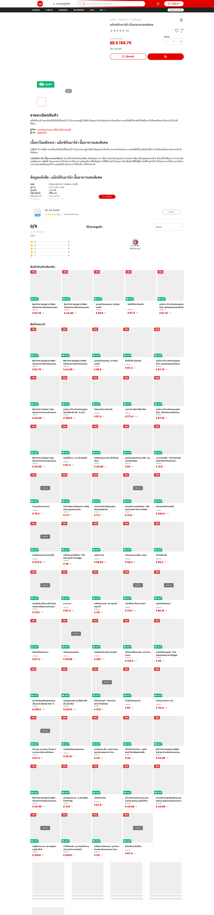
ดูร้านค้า (171, 212)
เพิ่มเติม (108, 196)
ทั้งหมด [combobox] (159, 227)
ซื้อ (165, 56)
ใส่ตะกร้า (130, 56)
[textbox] (107, 174)
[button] (176, 9)
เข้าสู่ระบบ (176, 3)
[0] (158, 3)
